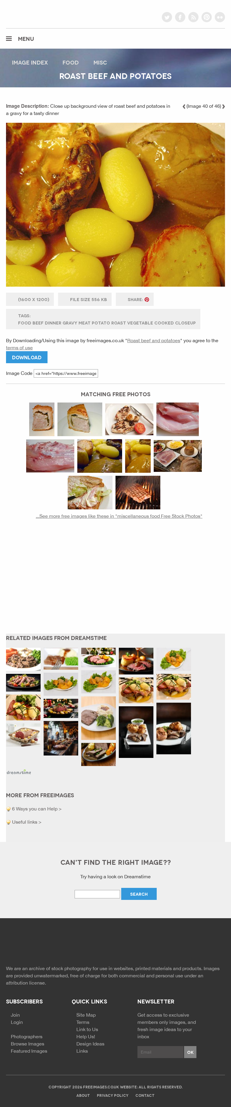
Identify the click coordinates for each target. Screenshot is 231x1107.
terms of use (19, 347)
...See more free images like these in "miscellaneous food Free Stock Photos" (119, 516)
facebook (180, 17)
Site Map (86, 1015)
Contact (145, 1095)
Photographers (26, 1036)
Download (27, 357)
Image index (30, 62)
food (71, 62)
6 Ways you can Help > (36, 808)
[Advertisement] (115, 581)
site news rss (198, 943)
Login (17, 1022)
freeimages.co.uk (39, 13)
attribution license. (26, 982)
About (83, 1095)
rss (193, 17)
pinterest (207, 17)
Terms (82, 1022)
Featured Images (29, 1051)
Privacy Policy (112, 1095)
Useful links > (26, 822)
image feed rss (209, 943)
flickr (220, 17)
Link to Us (87, 1029)
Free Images (39, 944)
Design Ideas (90, 1043)
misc (100, 62)
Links (82, 1051)
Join (15, 1015)
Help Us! (85, 1036)
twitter (167, 17)
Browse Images (27, 1043)
